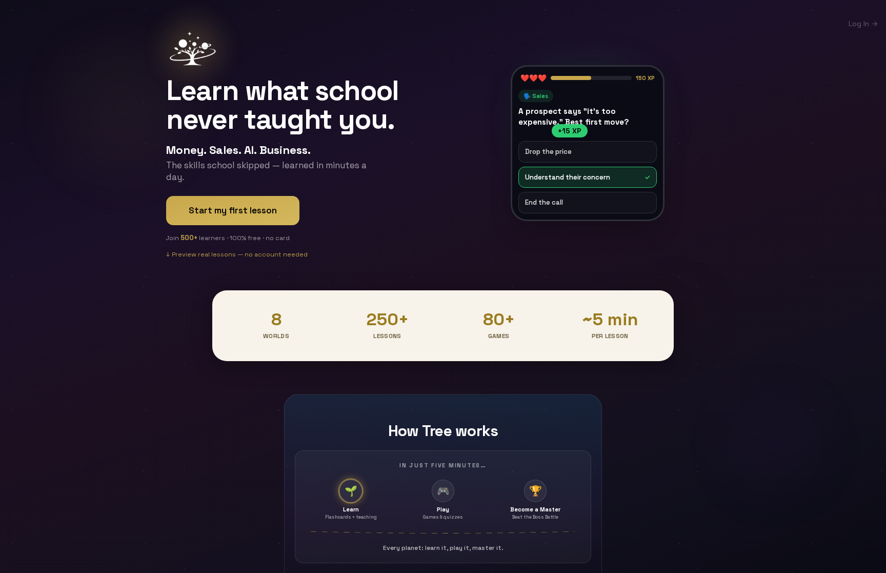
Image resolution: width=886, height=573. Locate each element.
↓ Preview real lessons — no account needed (237, 252)
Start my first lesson (233, 210)
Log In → (863, 23)
